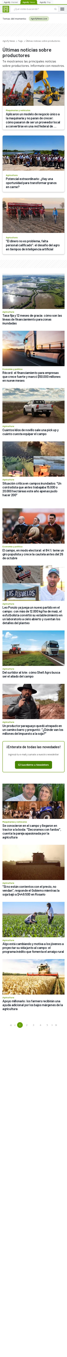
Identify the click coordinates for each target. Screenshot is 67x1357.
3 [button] (33, 1025)
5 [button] (47, 1025)
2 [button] (26, 1025)
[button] (11, 1025)
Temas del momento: (14, 18)
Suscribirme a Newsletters (35, 764)
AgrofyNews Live (39, 18)
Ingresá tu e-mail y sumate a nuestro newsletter (33, 754)
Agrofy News (9, 41)
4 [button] (40, 1025)
